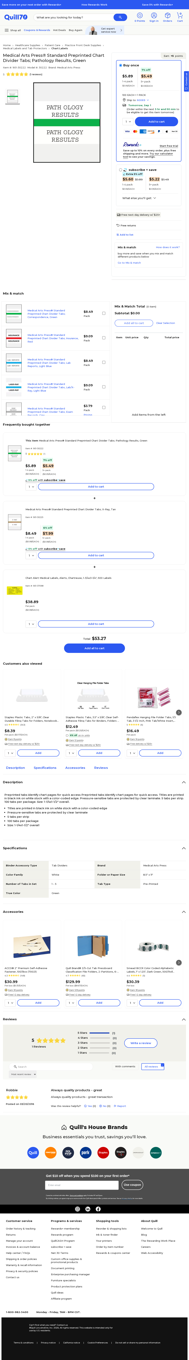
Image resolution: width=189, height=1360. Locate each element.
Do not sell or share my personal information (137, 1342)
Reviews (101, 768)
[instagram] (77, 1209)
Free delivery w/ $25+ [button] (141, 743)
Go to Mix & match (129, 262)
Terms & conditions (23, 1342)
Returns (11, 1234)
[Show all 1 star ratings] (99, 1053)
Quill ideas (57, 1292)
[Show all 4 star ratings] (100, 1038)
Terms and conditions (76, 1195)
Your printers (104, 1240)
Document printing (62, 1268)
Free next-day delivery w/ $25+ (140, 214)
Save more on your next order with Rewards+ (31, 4)
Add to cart (157, 121)
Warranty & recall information (24, 1265)
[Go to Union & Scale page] (138, 1153)
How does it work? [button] (168, 247)
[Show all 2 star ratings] (100, 1048)
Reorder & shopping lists (111, 1228)
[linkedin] (88, 1209)
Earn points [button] (173, 55)
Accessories (75, 768)
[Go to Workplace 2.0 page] (156, 1153)
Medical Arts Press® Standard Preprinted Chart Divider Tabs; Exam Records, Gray (50, 412)
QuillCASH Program (63, 1240)
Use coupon (132, 1184)
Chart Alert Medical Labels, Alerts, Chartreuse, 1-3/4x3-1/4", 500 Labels (68, 577)
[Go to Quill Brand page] (33, 1153)
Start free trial (169, 145)
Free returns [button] (128, 225)
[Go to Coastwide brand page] (50, 1153)
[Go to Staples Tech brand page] (121, 1153)
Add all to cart (94, 648)
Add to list (126, 234)
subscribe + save (61, 1246)
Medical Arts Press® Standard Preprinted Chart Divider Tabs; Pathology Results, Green (86, 440)
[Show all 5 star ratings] (99, 1033)
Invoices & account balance (23, 1246)
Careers (146, 1246)
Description (15, 768)
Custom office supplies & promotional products (66, 1261)
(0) (115, 1038)
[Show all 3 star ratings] (100, 1043)
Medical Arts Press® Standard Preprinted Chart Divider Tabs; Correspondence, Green (46, 314)
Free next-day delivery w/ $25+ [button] (24, 743)
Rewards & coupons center (113, 1252)
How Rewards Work (94, 4)
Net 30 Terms (59, 1252)
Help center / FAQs (18, 1252)
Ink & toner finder (107, 1234)
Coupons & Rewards (37, 30)
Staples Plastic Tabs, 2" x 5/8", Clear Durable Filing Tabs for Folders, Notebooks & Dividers (31, 719)
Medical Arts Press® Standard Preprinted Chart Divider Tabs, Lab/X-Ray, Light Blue (51, 387)
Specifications (45, 768)
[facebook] (98, 1209)
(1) (113, 1033)
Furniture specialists (63, 1280)
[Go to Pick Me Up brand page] (68, 1153)
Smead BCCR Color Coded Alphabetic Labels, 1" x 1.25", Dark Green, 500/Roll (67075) (150, 970)
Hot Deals (59, 30)
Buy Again (75, 30)
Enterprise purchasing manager (70, 1274)
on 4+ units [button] (84, 735)
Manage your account (19, 1240)
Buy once (131, 65)
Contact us (12, 1277)
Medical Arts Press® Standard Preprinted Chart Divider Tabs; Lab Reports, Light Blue (49, 363)
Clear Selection (165, 322)
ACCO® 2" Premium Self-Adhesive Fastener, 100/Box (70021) (26, 970)
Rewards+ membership (65, 1228)
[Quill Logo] (16, 17)
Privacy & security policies (22, 1271)
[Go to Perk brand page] (85, 1153)
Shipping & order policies (21, 1259)
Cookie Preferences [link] (97, 1342)
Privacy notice (48, 1342)
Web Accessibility (152, 1252)
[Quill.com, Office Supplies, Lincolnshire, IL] (16, 1328)
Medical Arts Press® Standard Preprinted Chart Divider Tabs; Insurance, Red (53, 338)
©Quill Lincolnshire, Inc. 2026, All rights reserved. (54, 1327)
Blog (144, 1234)
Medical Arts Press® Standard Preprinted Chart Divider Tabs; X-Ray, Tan (70, 509)
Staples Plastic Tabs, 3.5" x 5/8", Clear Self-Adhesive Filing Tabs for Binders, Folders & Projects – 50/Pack (92, 719)
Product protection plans (66, 1286)
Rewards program (62, 1234)
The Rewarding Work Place (158, 1240)
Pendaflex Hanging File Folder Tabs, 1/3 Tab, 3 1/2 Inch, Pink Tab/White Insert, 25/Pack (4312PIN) (151, 719)
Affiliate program (61, 1298)
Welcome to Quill (151, 1228)
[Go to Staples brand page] (103, 1153)
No (104, 1106)
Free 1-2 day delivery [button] (18, 994)
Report (121, 1106)
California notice (71, 1342)
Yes (90, 1106)
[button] (120, 17)
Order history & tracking (20, 1228)
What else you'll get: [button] (137, 198)
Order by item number (110, 1246)
